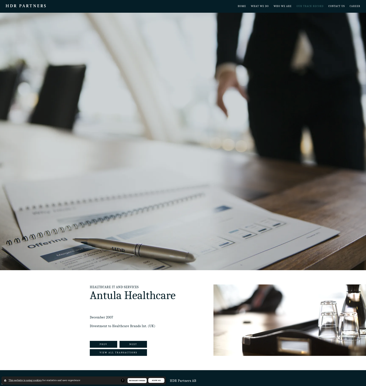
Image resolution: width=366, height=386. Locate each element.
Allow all (156, 380)
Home (242, 6)
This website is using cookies (25, 380)
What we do (260, 6)
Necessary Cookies (137, 381)
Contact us (336, 6)
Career (355, 6)
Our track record (310, 6)
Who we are (283, 6)
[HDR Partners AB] (26, 6)
